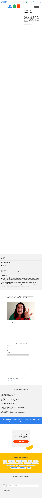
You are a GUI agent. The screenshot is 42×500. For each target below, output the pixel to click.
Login (36, 1)
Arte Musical (11, 461)
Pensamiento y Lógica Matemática (18, 467)
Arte (5, 461)
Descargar (22, 441)
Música (31, 465)
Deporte (20, 463)
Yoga (29, 467)
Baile (30, 461)
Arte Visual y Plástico (21, 461)
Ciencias (35, 461)
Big (1, 258)
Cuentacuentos (13, 463)
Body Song (8, 345)
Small (7, 258)
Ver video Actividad (10, 322)
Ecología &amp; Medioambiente (31, 463)
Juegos (25, 24)
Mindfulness (30, 24)
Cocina (5, 463)
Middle (4, 258)
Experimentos (11, 465)
